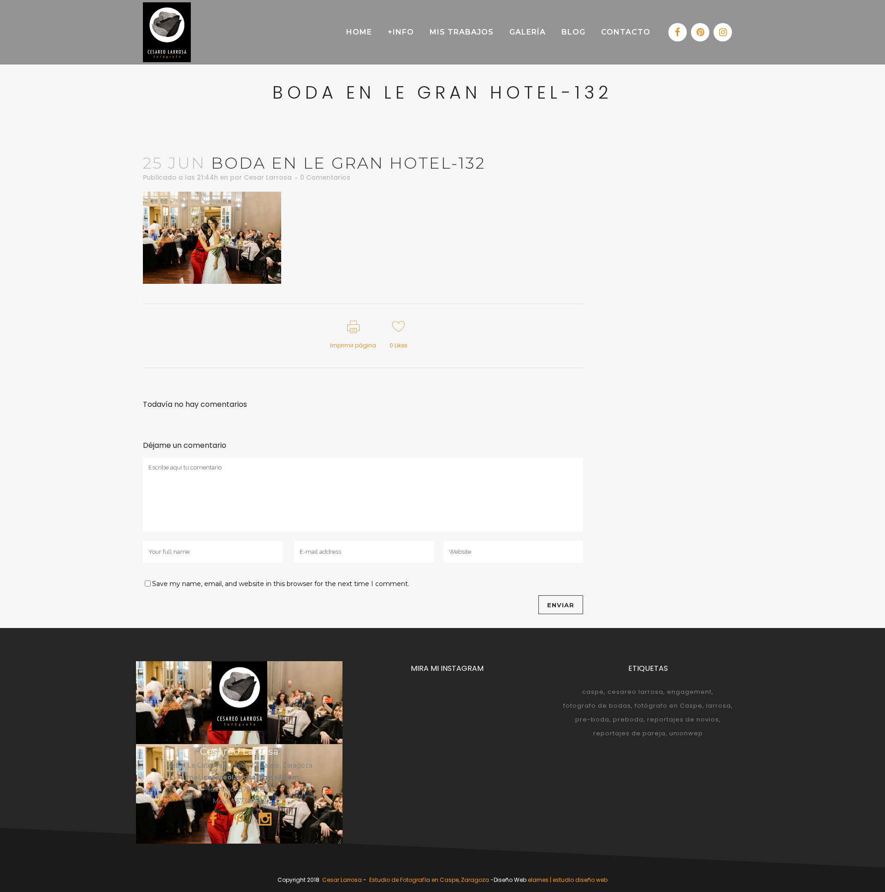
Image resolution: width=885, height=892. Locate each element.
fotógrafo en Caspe (668, 705)
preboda (628, 719)
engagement (689, 691)
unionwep (686, 733)
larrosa (718, 705)
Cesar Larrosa (268, 177)
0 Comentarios (325, 177)
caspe (593, 691)
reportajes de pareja (629, 733)
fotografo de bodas (597, 705)
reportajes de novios (683, 719)
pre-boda (592, 719)
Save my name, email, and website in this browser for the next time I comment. (280, 584)
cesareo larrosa (635, 691)
